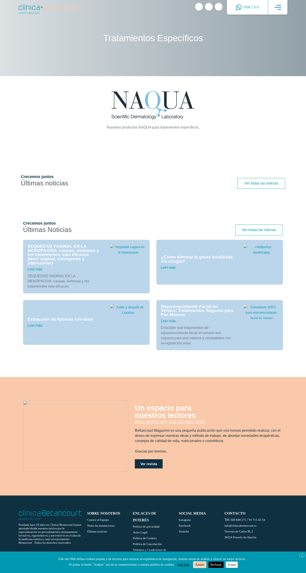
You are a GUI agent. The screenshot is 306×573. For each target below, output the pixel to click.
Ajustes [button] (199, 564)
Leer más (35, 269)
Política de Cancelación (147, 544)
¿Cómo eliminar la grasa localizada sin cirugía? (197, 259)
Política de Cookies (145, 538)
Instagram (185, 519)
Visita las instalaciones (101, 525)
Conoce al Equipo (98, 519)
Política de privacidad (146, 526)
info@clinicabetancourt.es (240, 525)
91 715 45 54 (257, 519)
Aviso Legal (140, 532)
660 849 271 (238, 519)
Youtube (184, 531)
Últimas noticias (97, 531)
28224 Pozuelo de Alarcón (240, 537)
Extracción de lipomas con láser (61, 319)
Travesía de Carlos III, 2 (238, 531)
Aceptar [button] (232, 564)
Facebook (185, 525)
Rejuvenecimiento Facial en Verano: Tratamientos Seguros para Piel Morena (197, 310)
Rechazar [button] (216, 564)
